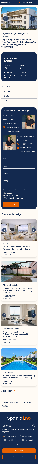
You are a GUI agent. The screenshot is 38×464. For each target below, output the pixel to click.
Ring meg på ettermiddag (14, 198)
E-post (5, 166)
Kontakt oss (11, 205)
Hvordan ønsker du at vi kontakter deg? (17, 190)
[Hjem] (5, 2)
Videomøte (9, 193)
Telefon (5, 173)
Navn (4, 159)
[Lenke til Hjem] (19, 418)
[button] (5, 18)
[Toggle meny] (35, 2)
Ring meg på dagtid (12, 196)
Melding (5, 181)
